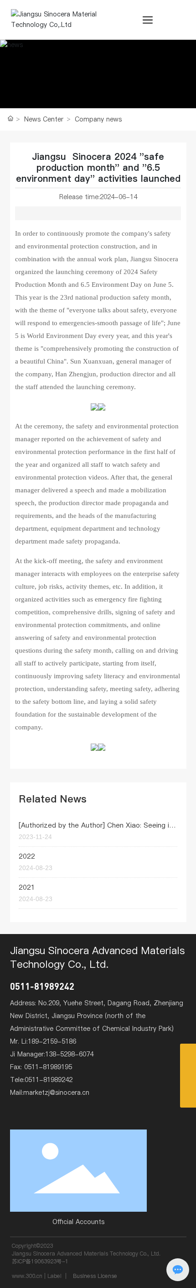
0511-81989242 (42, 986)
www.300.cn (27, 1276)
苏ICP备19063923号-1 (40, 1261)
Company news (98, 119)
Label (54, 1276)
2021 (27, 887)
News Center (43, 119)
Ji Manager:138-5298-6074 (51, 1054)
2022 (27, 856)
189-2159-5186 (52, 1041)
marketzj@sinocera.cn (56, 1092)
